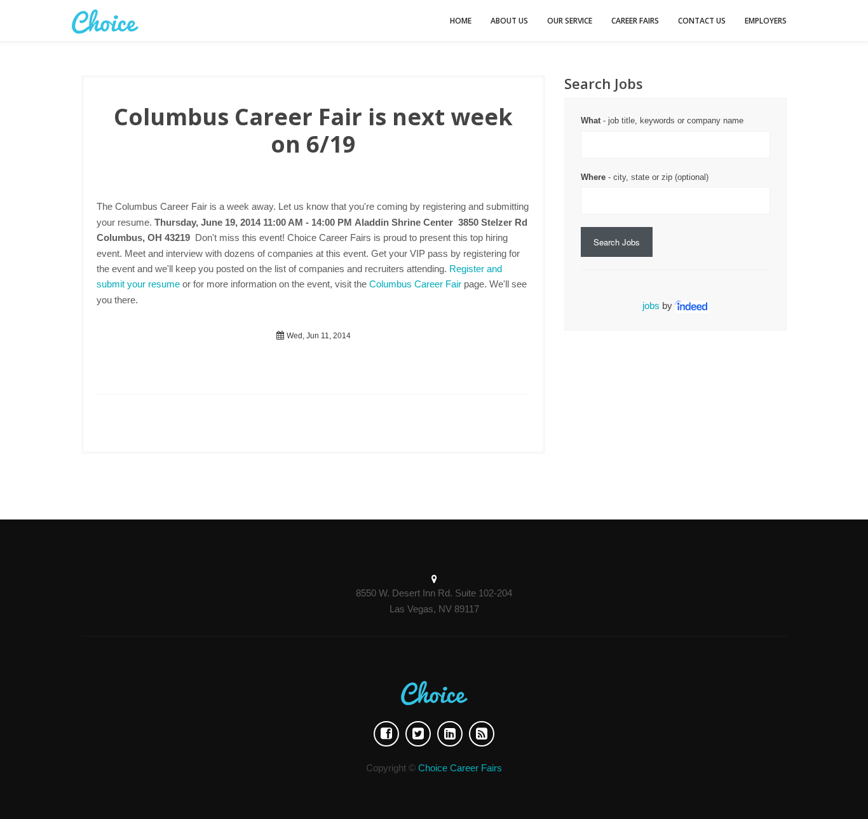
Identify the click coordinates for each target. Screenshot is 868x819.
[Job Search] (692, 305)
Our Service (569, 20)
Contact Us (702, 20)
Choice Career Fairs (460, 767)
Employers (766, 20)
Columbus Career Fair (415, 284)
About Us (509, 20)
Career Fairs (635, 20)
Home (460, 20)
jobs (651, 305)
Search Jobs (616, 242)
